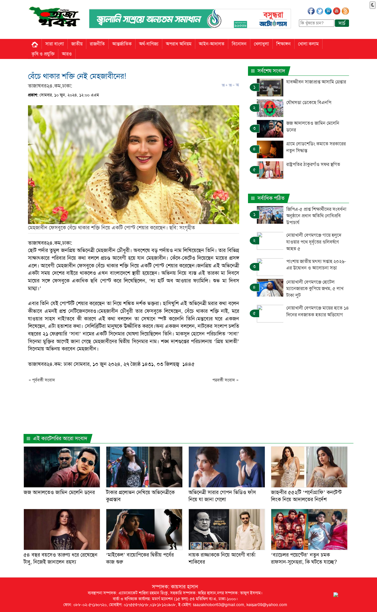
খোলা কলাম (308, 44)
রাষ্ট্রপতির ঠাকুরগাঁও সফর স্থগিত (313, 164)
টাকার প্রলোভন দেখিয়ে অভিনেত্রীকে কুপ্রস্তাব (140, 496)
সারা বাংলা (54, 44)
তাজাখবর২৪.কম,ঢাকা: (50, 85)
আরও (67, 54)
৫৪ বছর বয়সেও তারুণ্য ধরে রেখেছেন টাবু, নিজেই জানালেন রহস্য (60, 558)
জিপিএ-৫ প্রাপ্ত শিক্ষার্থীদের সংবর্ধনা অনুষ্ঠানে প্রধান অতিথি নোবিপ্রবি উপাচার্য (316, 216)
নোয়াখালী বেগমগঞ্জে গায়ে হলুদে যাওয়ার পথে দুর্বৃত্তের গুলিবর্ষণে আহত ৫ (313, 242)
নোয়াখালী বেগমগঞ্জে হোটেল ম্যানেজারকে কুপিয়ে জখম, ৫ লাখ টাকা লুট (314, 289)
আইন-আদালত (211, 44)
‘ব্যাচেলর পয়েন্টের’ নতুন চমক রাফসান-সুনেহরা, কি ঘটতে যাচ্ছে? (304, 558)
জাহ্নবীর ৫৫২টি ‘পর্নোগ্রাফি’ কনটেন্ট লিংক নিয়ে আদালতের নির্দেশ (306, 496)
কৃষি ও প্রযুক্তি (43, 54)
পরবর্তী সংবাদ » (225, 380)
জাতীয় (76, 44)
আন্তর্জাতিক (122, 44)
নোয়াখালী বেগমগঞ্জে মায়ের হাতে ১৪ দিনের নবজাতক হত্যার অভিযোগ (317, 311)
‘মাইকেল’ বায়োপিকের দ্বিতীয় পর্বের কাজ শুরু (140, 558)
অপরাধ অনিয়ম (178, 44)
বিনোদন (239, 44)
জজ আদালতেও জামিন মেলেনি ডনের (59, 492)
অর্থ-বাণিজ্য (148, 44)
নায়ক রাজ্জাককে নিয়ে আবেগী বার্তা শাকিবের (221, 558)
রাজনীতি (97, 44)
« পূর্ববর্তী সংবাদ (42, 380)
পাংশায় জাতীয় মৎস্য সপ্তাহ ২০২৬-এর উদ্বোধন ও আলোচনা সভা (316, 264)
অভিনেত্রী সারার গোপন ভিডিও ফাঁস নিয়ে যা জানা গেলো (222, 496)
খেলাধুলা (261, 44)
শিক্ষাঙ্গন (283, 44)
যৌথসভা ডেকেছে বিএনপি (308, 102)
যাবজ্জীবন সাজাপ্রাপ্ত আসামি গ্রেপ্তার (316, 82)
